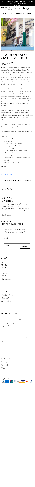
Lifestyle (4, 275)
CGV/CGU (5, 298)
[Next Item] (30, 34)
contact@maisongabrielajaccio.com (14, 323)
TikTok (4, 368)
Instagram (4, 362)
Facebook (4, 365)
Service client (6, 301)
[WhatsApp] (2, 189)
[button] (27, 8)
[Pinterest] (8, 189)
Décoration (5, 273)
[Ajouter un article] (11, 171)
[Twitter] (11, 189)
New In (4, 265)
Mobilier (4, 268)
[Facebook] (5, 189)
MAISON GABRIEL (7, 8)
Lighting (4, 270)
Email (6, 238)
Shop (3, 262)
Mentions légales (7, 295)
